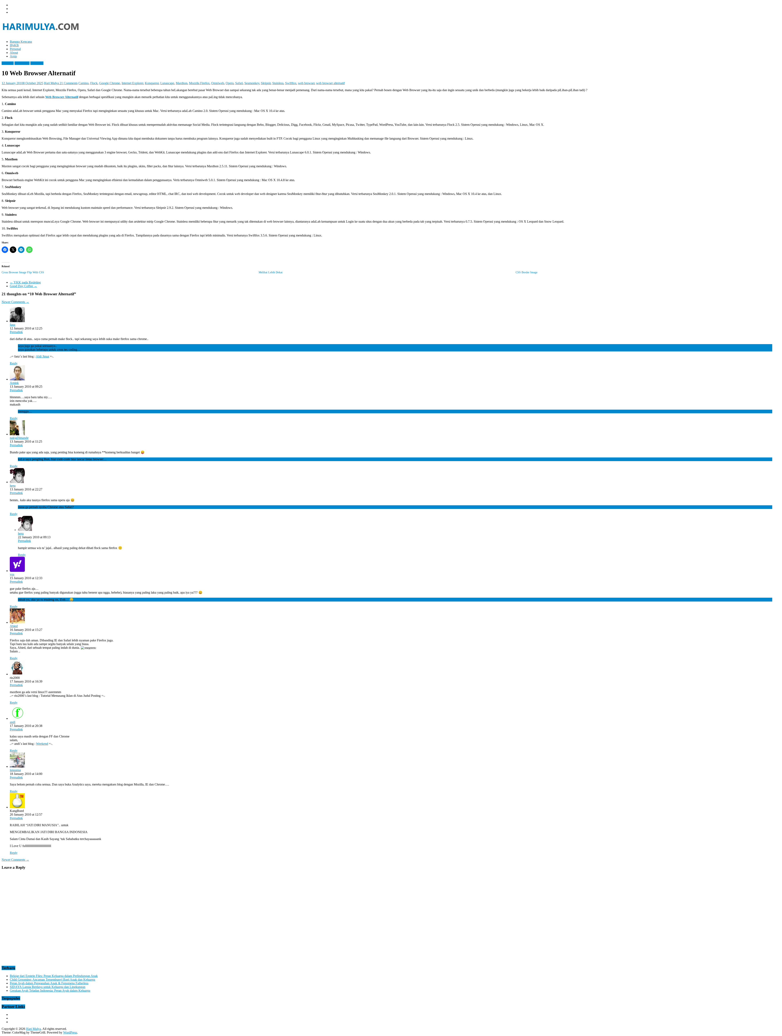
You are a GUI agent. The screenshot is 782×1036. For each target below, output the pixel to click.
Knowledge (22, 63)
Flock (94, 83)
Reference (36, 63)
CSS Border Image (526, 272)
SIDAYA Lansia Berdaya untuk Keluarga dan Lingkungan (47, 987)
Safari (239, 83)
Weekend (42, 743)
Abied (14, 626)
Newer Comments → (15, 302)
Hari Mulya (52, 83)
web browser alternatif (330, 83)
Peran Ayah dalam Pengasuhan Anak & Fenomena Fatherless (49, 983)
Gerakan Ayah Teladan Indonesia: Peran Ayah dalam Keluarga (50, 990)
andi (12, 722)
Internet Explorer (132, 83)
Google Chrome (109, 83)
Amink (14, 383)
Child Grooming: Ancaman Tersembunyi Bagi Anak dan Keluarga (52, 979)
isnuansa (15, 770)
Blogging (8, 63)
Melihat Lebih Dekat (270, 272)
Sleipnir (266, 83)
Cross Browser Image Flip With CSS (23, 272)
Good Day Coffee (23, 286)
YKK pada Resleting (25, 282)
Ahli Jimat (42, 356)
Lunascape (167, 83)
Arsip (13, 56)
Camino (83, 83)
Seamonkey (251, 83)
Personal (15, 49)
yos (12, 574)
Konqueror (152, 83)
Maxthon (181, 83)
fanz (12, 324)
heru (12, 485)
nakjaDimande (19, 438)
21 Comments (69, 83)
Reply (14, 363)
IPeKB (14, 45)
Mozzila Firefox (199, 83)
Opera (230, 83)
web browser (306, 83)
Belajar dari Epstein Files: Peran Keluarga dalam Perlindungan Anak (54, 976)
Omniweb (217, 83)
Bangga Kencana (21, 41)
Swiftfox (290, 83)
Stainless (277, 83)
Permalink (16, 332)
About (14, 52)
